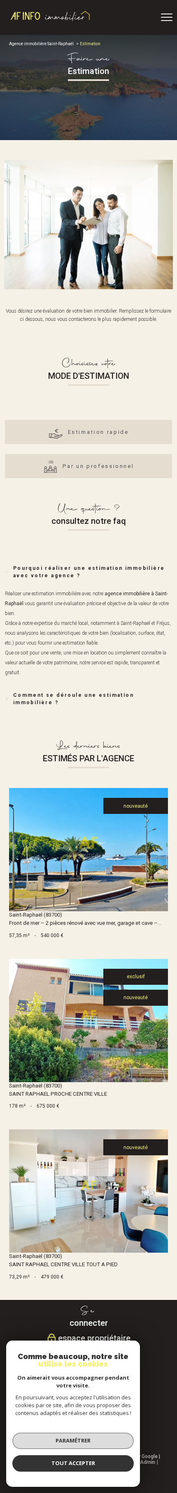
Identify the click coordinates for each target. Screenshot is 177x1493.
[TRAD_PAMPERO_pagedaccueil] (50, 20)
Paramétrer (73, 1440)
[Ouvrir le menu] (166, 17)
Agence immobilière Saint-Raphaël (41, 43)
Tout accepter (73, 1463)
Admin (147, 1462)
